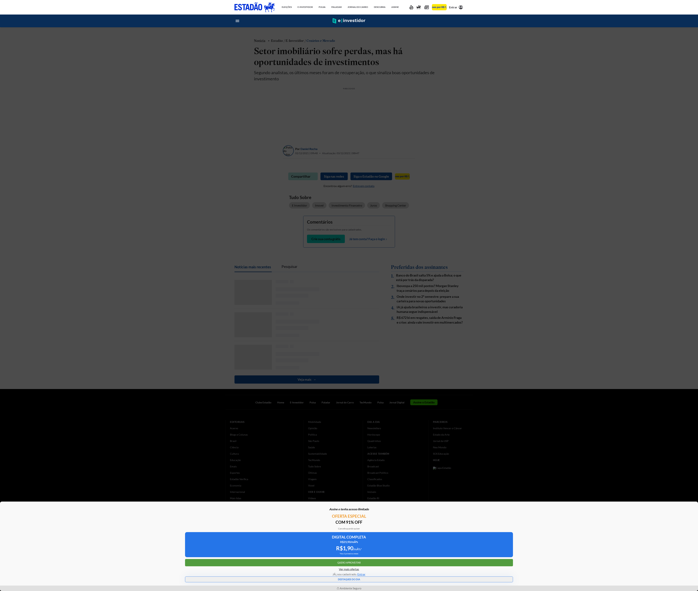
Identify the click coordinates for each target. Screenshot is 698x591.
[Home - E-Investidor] (349, 21)
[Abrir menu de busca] (461, 21)
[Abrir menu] (237, 21)
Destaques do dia (349, 579)
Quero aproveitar (349, 562)
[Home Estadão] (254, 7)
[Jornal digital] (426, 7)
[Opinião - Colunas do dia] (419, 7)
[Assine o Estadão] (439, 7)
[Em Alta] (411, 7)
